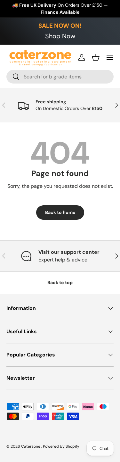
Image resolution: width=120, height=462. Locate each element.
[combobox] (60, 77)
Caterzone (31, 446)
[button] (96, 57)
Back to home (60, 212)
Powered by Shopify (61, 446)
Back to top (60, 282)
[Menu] (110, 57)
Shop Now (60, 36)
